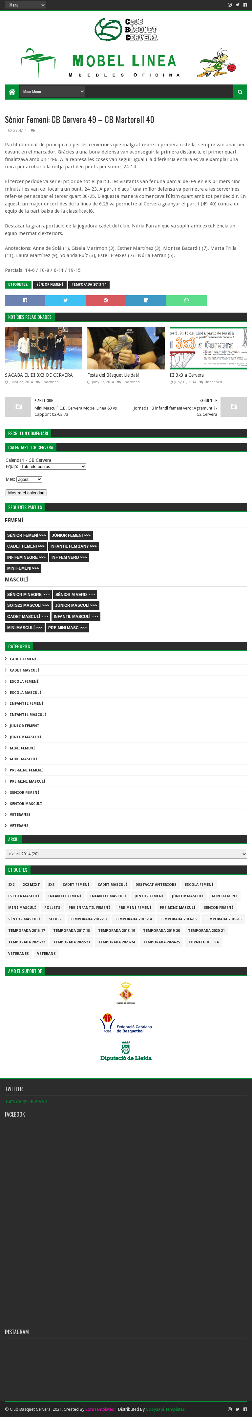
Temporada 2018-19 (116, 931)
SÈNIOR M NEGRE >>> (28, 594)
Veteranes (20, 815)
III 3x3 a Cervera (187, 375)
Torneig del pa (203, 942)
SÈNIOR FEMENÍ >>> (26, 535)
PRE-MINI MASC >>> (67, 628)
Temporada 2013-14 (89, 284)
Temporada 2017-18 (71, 931)
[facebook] (244, 5)
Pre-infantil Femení (89, 908)
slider (55, 919)
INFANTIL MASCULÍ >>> (76, 616)
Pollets (52, 908)
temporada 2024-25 (161, 942)
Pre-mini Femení (26, 770)
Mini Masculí (24, 759)
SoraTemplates (99, 1409)
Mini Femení (22, 748)
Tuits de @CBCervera (26, 1101)
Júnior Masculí (26, 737)
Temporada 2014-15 (178, 919)
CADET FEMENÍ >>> (26, 546)
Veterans (19, 826)
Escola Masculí (25, 693)
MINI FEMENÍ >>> (23, 568)
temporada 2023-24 (116, 942)
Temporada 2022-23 (71, 942)
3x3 (51, 885)
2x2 (11, 885)
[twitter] (237, 5)
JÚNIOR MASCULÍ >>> (76, 605)
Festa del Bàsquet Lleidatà (113, 375)
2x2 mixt (31, 885)
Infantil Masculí (28, 715)
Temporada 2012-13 (88, 919)
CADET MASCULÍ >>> (27, 616)
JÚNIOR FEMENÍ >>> (71, 535)
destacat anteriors (156, 885)
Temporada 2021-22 (26, 942)
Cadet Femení (23, 659)
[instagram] (230, 5)
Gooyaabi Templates (165, 1409)
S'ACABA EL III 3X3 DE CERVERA (39, 375)
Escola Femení (24, 681)
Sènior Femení (49, 284)
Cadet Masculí (24, 670)
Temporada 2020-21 (206, 931)
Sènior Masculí (26, 804)
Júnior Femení (24, 726)
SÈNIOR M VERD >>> (75, 594)
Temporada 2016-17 (26, 931)
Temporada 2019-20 (161, 931)
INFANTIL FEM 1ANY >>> (74, 546)
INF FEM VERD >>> (69, 557)
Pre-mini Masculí (28, 781)
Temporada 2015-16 (223, 919)
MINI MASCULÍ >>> (24, 628)
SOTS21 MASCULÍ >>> (28, 605)
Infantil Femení (27, 703)
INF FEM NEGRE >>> (26, 557)
